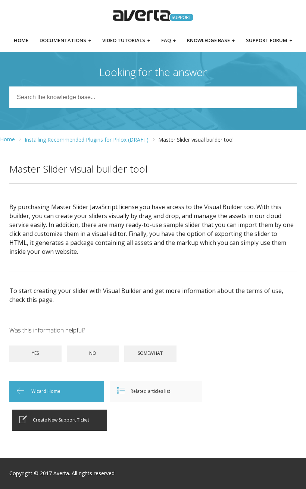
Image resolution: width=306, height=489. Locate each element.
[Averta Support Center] (153, 15)
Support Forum (269, 41)
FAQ (168, 41)
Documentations (65, 41)
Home (21, 41)
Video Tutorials (126, 41)
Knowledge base (211, 41)
